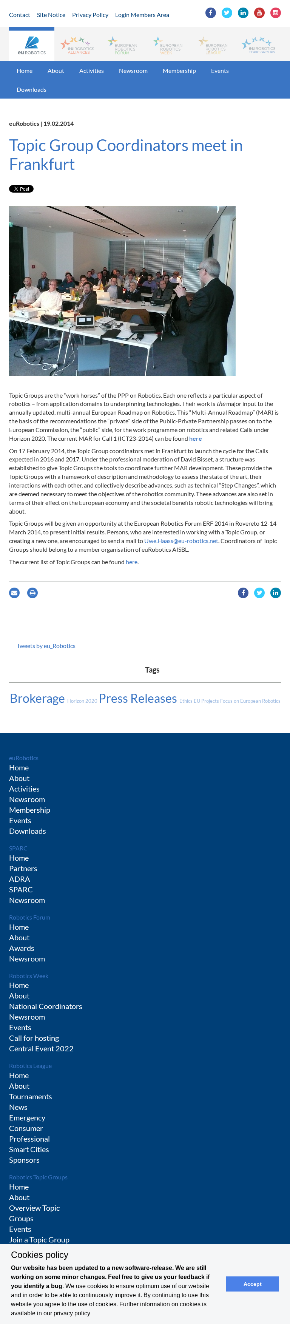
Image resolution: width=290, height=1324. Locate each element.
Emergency (27, 1117)
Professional (29, 1138)
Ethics (186, 701)
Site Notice (51, 14)
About (56, 70)
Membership (179, 70)
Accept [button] (253, 1284)
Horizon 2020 (83, 701)
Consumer (26, 1128)
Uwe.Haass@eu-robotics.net (181, 540)
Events (220, 70)
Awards (21, 947)
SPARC (18, 848)
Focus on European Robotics (250, 701)
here (195, 438)
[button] (31, 44)
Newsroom (133, 70)
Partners (23, 868)
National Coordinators (45, 1006)
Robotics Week (28, 975)
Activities (91, 70)
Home (24, 70)
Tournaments (30, 1096)
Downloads (31, 89)
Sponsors (24, 1159)
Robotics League (30, 1065)
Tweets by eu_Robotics (46, 645)
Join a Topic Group (39, 1239)
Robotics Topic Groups (38, 1176)
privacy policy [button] (72, 1313)
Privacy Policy (90, 14)
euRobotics (24, 757)
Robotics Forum (29, 917)
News (18, 1106)
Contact (19, 14)
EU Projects (207, 701)
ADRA (19, 878)
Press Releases (139, 698)
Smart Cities (29, 1149)
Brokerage (38, 698)
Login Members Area (142, 14)
